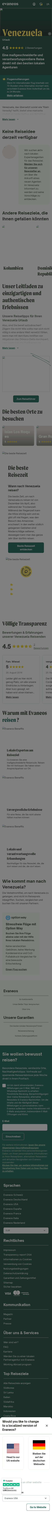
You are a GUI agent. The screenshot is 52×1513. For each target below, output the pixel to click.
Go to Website (38, 1507)
